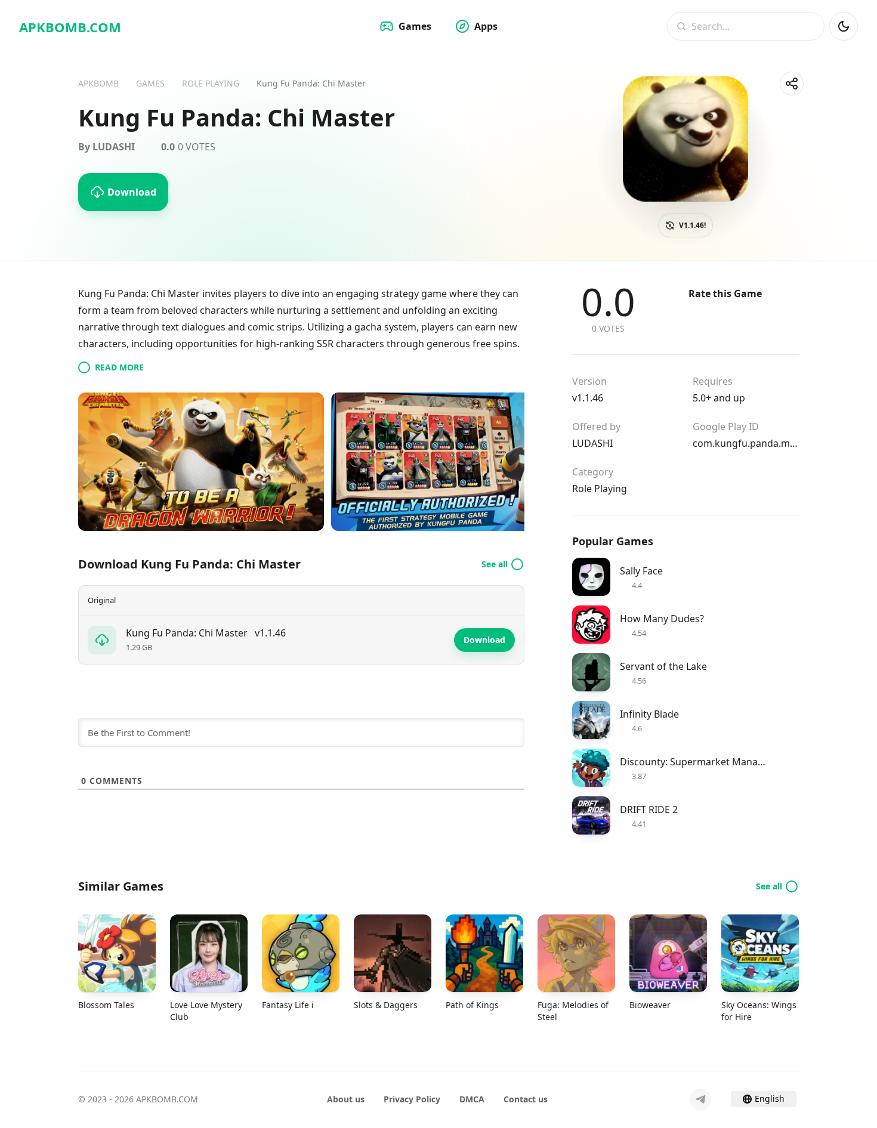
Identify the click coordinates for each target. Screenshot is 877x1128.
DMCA (471, 1099)
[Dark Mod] (843, 26)
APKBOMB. (70, 27)
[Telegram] (700, 1099)
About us (346, 1099)
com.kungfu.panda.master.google (746, 443)
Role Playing (599, 488)
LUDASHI (592, 443)
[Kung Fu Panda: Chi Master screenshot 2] (454, 462)
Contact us (526, 1099)
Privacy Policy (412, 1099)
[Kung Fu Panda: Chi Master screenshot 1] (201, 462)
